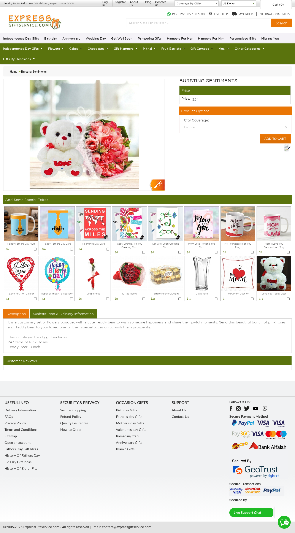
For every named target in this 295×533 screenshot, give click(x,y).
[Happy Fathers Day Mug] (21, 223)
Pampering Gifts (150, 38)
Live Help (221, 14)
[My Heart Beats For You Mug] (238, 223)
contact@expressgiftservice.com (126, 527)
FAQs (9, 416)
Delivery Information (20, 410)
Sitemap (11, 436)
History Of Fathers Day (22, 455)
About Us (179, 410)
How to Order (71, 429)
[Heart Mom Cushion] (238, 273)
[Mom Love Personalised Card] (201, 223)
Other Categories (247, 48)
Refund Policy (70, 416)
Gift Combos (199, 48)
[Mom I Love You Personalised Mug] (274, 223)
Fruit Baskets (171, 48)
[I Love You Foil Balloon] (21, 273)
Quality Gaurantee (74, 423)
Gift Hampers (123, 48)
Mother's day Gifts (130, 423)
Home (13, 71)
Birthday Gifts (126, 410)
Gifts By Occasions (17, 59)
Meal (222, 48)
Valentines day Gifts (131, 429)
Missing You (270, 38)
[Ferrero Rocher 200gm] (165, 273)
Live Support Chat (247, 512)
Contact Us (180, 416)
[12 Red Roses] (129, 273)
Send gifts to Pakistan (17, 3)
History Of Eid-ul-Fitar (22, 468)
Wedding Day (96, 38)
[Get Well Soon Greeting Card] (165, 223)
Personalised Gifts (243, 38)
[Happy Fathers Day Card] (57, 223)
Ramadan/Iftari (127, 436)
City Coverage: (196, 120)
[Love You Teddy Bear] (274, 273)
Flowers (54, 48)
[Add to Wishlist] (287, 147)
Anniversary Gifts (129, 442)
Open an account (18, 442)
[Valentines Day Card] (93, 223)
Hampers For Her (180, 38)
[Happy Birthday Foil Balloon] (57, 273)
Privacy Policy (15, 423)
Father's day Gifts (129, 416)
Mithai (147, 48)
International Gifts (274, 14)
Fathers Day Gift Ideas (21, 449)
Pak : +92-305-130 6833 (188, 14)
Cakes (73, 48)
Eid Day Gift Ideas (18, 462)
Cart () (278, 4)
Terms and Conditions (21, 429)
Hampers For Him (211, 38)
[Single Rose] (93, 273)
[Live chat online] (284, 522)
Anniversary (71, 38)
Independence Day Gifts (21, 38)
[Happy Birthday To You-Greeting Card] (129, 223)
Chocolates (96, 48)
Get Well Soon (121, 38)
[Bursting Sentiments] (157, 185)
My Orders (246, 14)
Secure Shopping (73, 410)
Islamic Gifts (125, 449)
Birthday (50, 38)
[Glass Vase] (201, 273)
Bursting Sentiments (34, 71)
